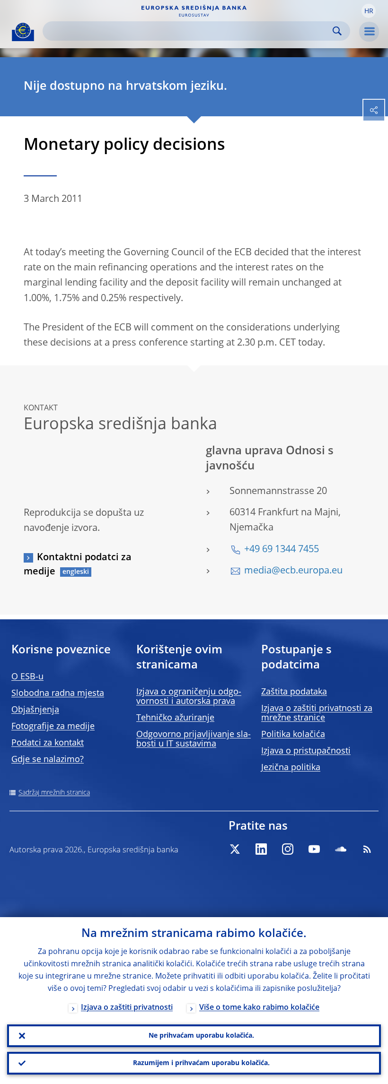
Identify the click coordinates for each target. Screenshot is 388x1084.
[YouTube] (314, 849)
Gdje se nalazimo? (47, 759)
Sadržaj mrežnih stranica (54, 792)
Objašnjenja (35, 710)
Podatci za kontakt (47, 743)
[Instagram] (287, 849)
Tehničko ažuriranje (175, 718)
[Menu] (369, 32)
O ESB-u (27, 677)
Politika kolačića (293, 734)
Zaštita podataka (294, 692)
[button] (369, 11)
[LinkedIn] (261, 849)
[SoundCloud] (340, 849)
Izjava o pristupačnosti (306, 751)
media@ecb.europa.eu (293, 571)
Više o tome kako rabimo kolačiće (259, 1008)
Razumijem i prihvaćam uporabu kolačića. (201, 1063)
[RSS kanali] (367, 849)
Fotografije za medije (53, 726)
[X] (234, 849)
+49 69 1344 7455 (281, 550)
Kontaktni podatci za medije (78, 565)
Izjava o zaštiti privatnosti (127, 1008)
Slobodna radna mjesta (57, 693)
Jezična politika (290, 767)
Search (337, 31)
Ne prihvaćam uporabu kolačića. (201, 1035)
